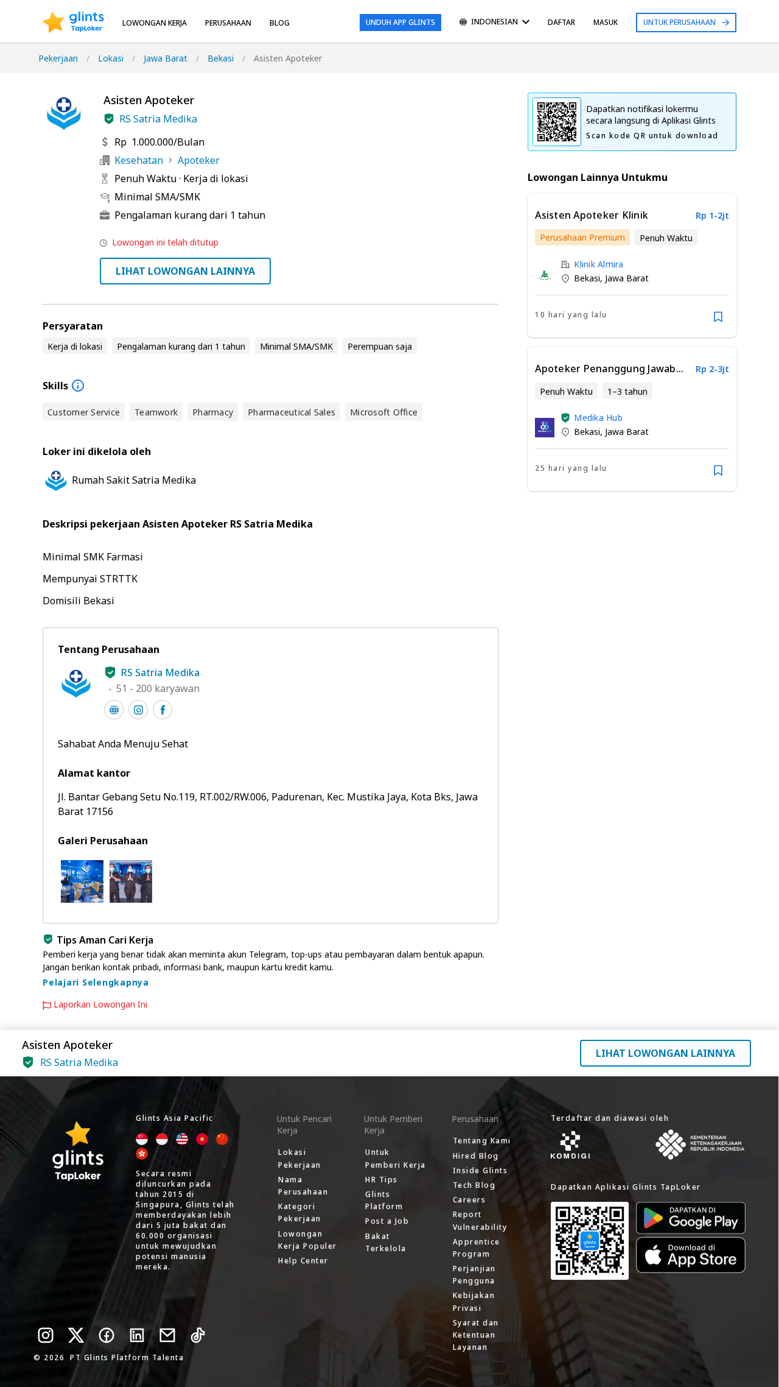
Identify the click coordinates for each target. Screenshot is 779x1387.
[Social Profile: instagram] (138, 710)
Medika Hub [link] (598, 417)
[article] (632, 265)
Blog (280, 23)
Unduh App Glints (400, 22)
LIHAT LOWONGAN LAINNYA (185, 271)
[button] (108, 118)
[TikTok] (198, 1335)
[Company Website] (114, 710)
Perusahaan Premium (582, 237)
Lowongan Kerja (154, 23)
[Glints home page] (73, 23)
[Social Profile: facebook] (162, 710)
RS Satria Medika (158, 118)
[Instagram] (45, 1335)
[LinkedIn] (137, 1335)
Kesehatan (138, 160)
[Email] (167, 1335)
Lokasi (111, 58)
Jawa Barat (165, 58)
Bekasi (221, 58)
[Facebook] (106, 1335)
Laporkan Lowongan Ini (100, 1004)
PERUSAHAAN (228, 23)
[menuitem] (494, 23)
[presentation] (73, 23)
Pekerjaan (58, 58)
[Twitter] (76, 1335)
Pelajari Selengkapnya (96, 982)
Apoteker (199, 160)
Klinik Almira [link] (598, 264)
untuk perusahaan (679, 22)
